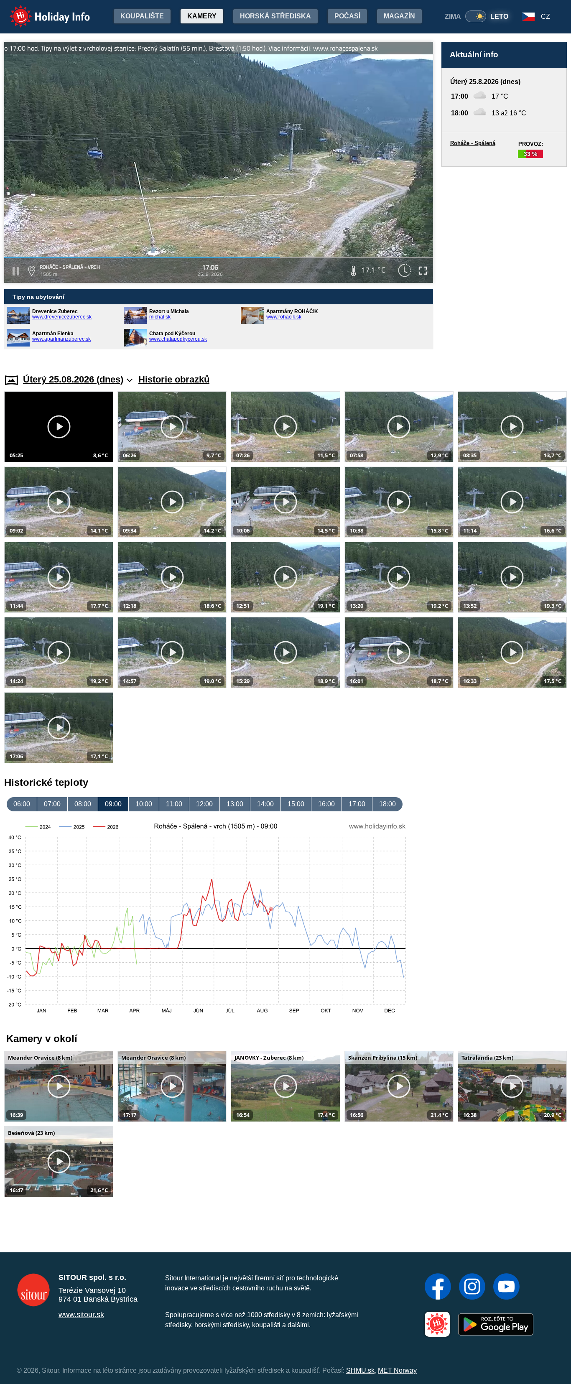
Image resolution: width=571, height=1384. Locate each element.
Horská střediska (275, 16)
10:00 (143, 804)
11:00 (174, 804)
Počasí (347, 16)
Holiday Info (42, 10)
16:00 (326, 804)
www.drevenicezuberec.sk (62, 317)
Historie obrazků (173, 379)
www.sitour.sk (81, 1314)
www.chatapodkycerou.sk (178, 339)
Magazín (399, 16)
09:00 (113, 804)
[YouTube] (506, 1287)
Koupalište (142, 16)
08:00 (82, 804)
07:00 (52, 804)
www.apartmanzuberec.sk (61, 339)
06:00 (21, 804)
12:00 (204, 804)
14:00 (265, 804)
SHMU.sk (360, 1370)
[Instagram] (472, 1287)
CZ (545, 16)
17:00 (357, 804)
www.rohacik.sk (283, 317)
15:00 (296, 804)
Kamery (202, 16)
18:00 (387, 804)
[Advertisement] (504, 261)
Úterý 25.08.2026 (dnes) (73, 379)
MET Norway (397, 1370)
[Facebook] (438, 1287)
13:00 (235, 804)
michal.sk (160, 317)
